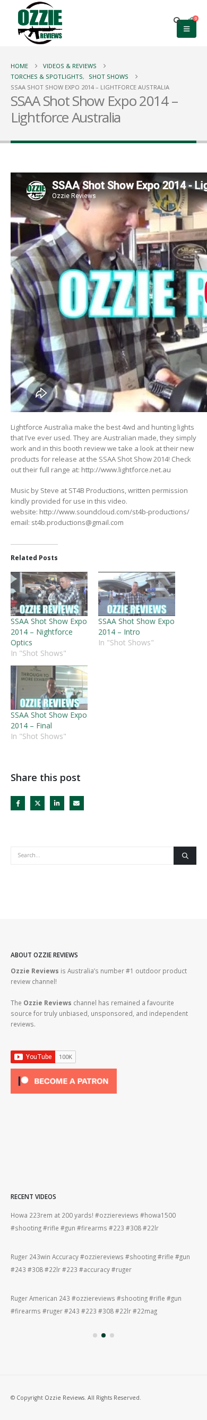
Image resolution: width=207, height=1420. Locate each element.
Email (77, 803)
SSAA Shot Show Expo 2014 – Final (49, 720)
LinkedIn (57, 803)
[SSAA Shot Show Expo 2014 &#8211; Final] (49, 688)
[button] (177, 20)
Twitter (37, 803)
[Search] (185, 856)
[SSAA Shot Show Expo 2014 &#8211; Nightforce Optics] (49, 594)
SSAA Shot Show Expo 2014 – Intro (136, 626)
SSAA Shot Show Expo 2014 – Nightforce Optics (49, 631)
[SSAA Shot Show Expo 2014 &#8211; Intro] (136, 594)
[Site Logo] (40, 23)
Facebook (18, 803)
